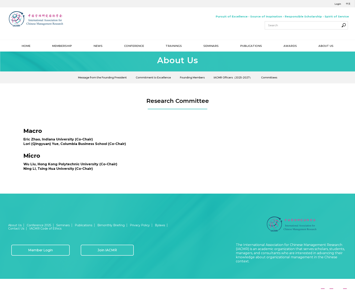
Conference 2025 (39, 225)
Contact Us (16, 228)
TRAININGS (174, 45)
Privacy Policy (140, 225)
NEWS (98, 45)
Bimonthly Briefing (111, 225)
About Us (15, 225)
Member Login (40, 250)
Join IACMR (107, 250)
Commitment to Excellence (153, 77)
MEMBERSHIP (62, 45)
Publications (83, 225)
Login (338, 3)
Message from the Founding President (102, 77)
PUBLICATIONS (251, 45)
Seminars (63, 225)
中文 (348, 3)
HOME (26, 45)
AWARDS (290, 45)
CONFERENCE (134, 45)
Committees (269, 77)
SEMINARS (211, 45)
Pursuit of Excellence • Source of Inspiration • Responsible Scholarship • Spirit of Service (282, 16)
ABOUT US (325, 45)
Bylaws (160, 225)
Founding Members (192, 77)
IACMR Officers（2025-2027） (233, 77)
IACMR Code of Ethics (45, 228)
